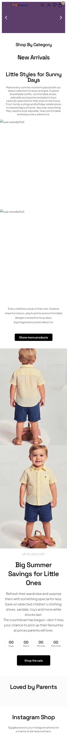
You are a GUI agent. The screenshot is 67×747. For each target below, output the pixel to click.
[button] (6, 17)
